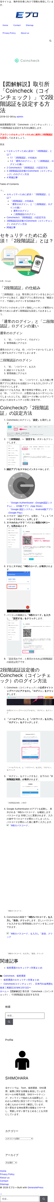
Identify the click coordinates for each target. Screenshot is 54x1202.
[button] (50, 41)
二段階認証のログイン (24, 214)
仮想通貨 (21, 975)
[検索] (9, 1022)
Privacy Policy (9, 33)
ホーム (3, 991)
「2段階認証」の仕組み (23, 157)
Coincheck (9, 975)
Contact (17, 25)
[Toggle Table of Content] (2, 191)
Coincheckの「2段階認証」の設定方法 (27, 167)
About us (25, 33)
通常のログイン (21, 211)
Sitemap (29, 25)
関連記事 (12, 177)
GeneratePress (35, 1187)
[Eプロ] (27, 16)
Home (5, 25)
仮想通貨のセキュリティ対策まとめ (24, 967)
